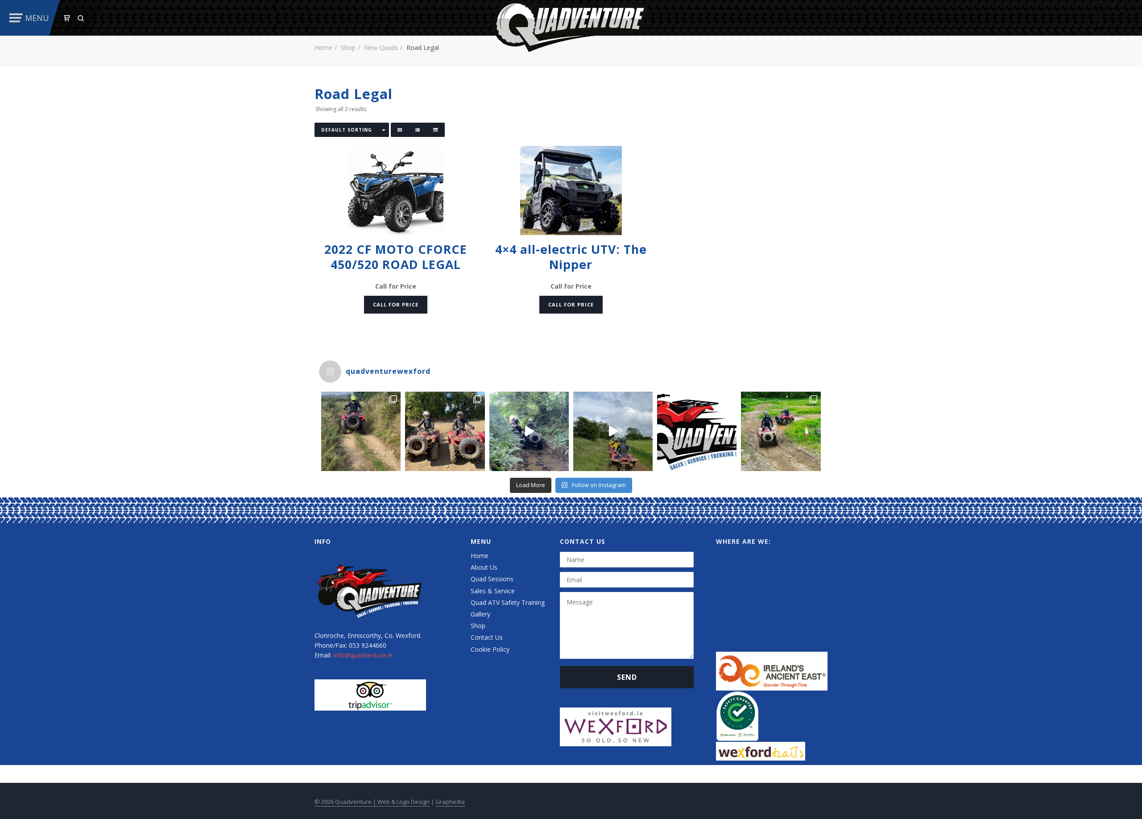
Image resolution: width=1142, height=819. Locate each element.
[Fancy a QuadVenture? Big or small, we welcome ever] (613, 431)
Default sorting (346, 130)
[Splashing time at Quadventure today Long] (780, 431)
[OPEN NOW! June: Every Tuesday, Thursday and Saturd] (697, 431)
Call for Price (395, 304)
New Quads (381, 47)
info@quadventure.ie (363, 655)
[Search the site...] (80, 18)
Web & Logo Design (403, 802)
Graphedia (450, 802)
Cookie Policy (490, 649)
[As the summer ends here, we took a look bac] (444, 431)
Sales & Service (493, 591)
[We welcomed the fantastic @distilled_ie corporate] (529, 431)
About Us (484, 567)
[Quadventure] (571, 25)
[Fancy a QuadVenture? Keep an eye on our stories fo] (361, 431)
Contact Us (487, 637)
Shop (348, 47)
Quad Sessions (492, 579)
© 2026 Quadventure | (345, 802)
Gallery (480, 614)
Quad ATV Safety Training (508, 602)
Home (323, 47)
